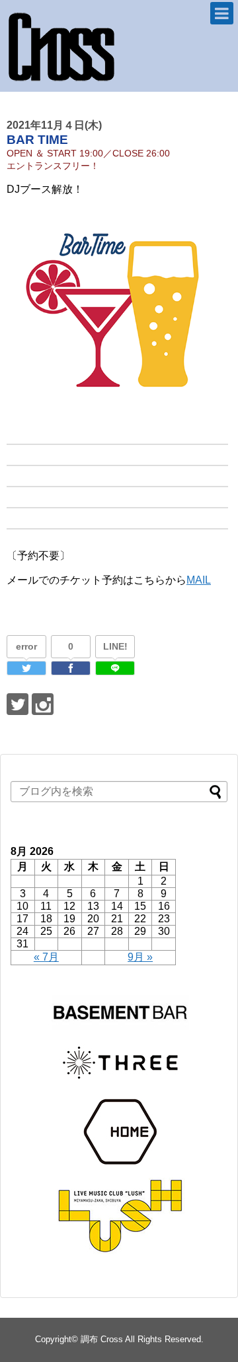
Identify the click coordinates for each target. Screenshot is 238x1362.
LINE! (115, 646)
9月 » (140, 957)
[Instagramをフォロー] (43, 704)
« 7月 (46, 957)
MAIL (198, 580)
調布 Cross (102, 1339)
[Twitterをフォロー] (17, 704)
